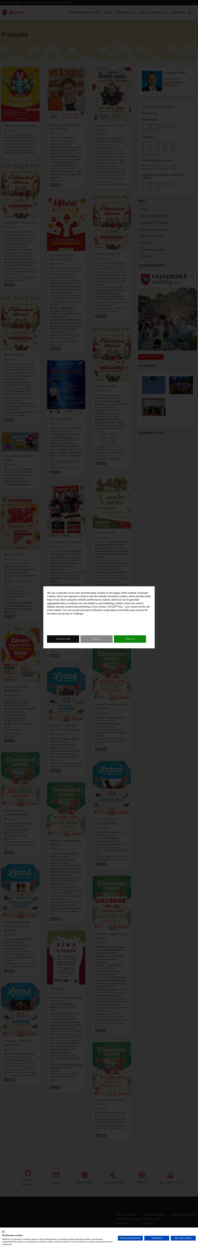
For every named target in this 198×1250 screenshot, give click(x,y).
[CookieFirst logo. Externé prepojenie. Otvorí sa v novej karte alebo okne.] (3, 1231)
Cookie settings (63, 639)
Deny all (96, 639)
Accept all (130, 639)
